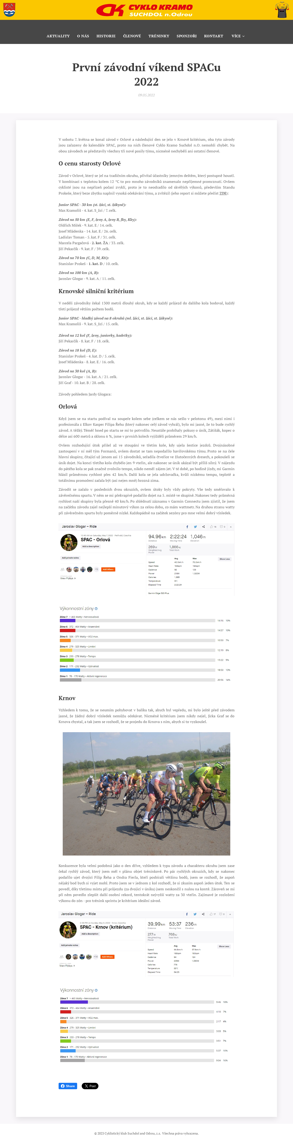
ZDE (223, 193)
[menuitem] (60, 36)
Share (70, 1086)
